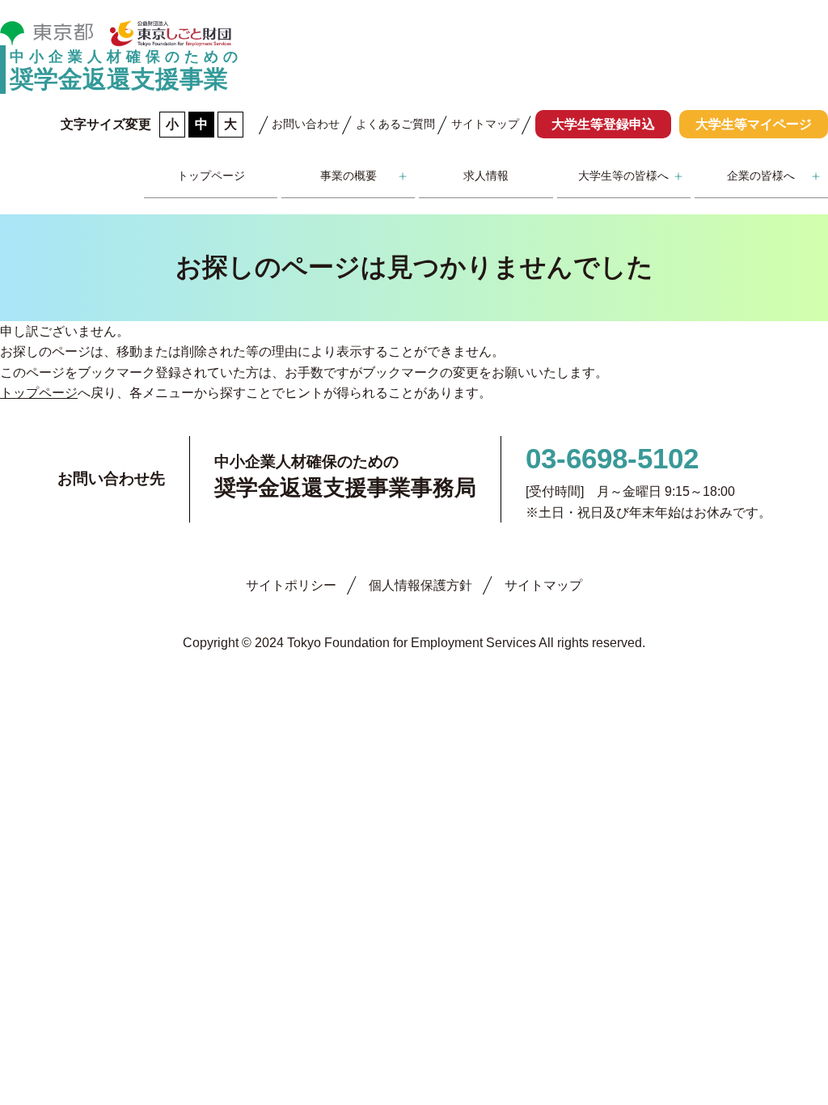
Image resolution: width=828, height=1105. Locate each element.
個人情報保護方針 (420, 585)
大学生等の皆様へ (623, 175)
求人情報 (486, 175)
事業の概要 (348, 175)
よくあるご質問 (395, 123)
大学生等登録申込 (603, 124)
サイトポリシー (291, 585)
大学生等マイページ (753, 124)
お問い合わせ (306, 123)
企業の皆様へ (761, 175)
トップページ (211, 175)
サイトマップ (485, 123)
